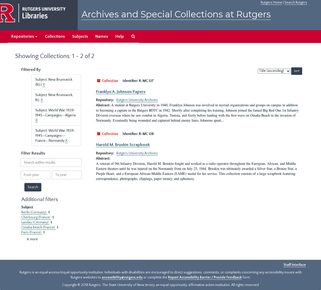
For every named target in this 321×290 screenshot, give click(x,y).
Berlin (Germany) (34, 212)
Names (101, 36)
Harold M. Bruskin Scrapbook (123, 144)
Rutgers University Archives (137, 100)
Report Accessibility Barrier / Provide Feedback (205, 277)
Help (119, 36)
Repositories (23, 36)
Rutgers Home (271, 3)
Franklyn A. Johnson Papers (120, 91)
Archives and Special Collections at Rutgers (176, 14)
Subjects (80, 36)
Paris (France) (31, 232)
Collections (55, 36)
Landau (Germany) (35, 222)
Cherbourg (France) (36, 217)
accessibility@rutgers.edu (122, 277)
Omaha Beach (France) (38, 227)
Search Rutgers (295, 3)
